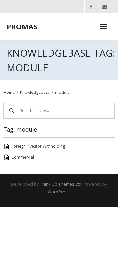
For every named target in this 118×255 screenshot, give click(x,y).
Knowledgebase (35, 92)
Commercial (22, 157)
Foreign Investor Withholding (38, 146)
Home (9, 92)
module (62, 92)
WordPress (59, 192)
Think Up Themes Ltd (60, 184)
